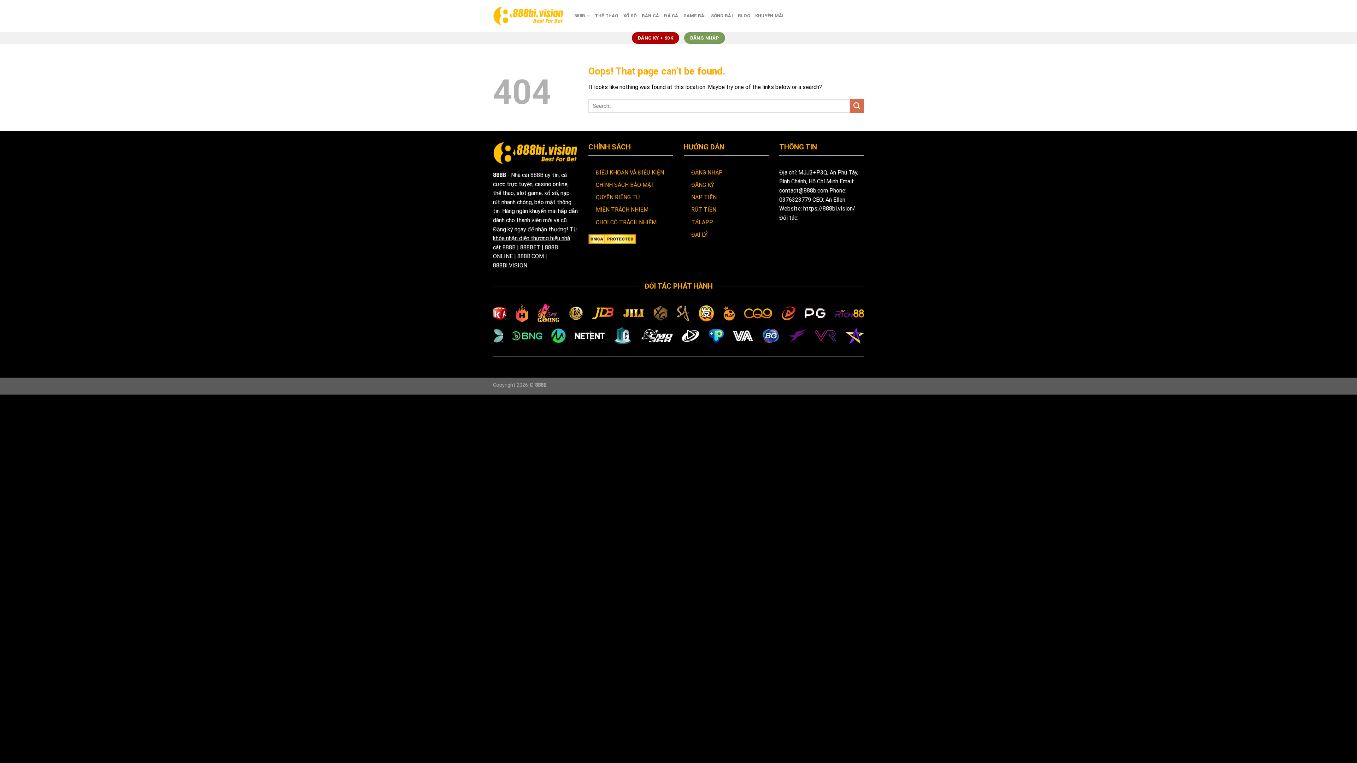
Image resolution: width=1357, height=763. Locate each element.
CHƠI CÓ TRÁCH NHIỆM (626, 222)
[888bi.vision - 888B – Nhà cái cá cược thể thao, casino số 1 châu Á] (528, 15)
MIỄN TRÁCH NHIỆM (622, 209)
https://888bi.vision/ (829, 208)
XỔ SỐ (630, 15)
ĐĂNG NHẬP (707, 172)
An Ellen (835, 199)
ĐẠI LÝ (699, 234)
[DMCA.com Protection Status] (612, 238)
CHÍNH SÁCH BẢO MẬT (625, 185)
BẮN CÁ (650, 15)
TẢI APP (702, 222)
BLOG (744, 15)
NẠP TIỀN (704, 197)
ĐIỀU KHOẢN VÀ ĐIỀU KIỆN (630, 172)
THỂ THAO (606, 15)
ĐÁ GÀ (671, 15)
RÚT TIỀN (703, 209)
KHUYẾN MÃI (769, 15)
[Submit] (857, 106)
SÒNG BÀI (722, 15)
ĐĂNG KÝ (702, 185)
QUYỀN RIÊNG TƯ (618, 197)
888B (579, 15)
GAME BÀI (694, 15)
